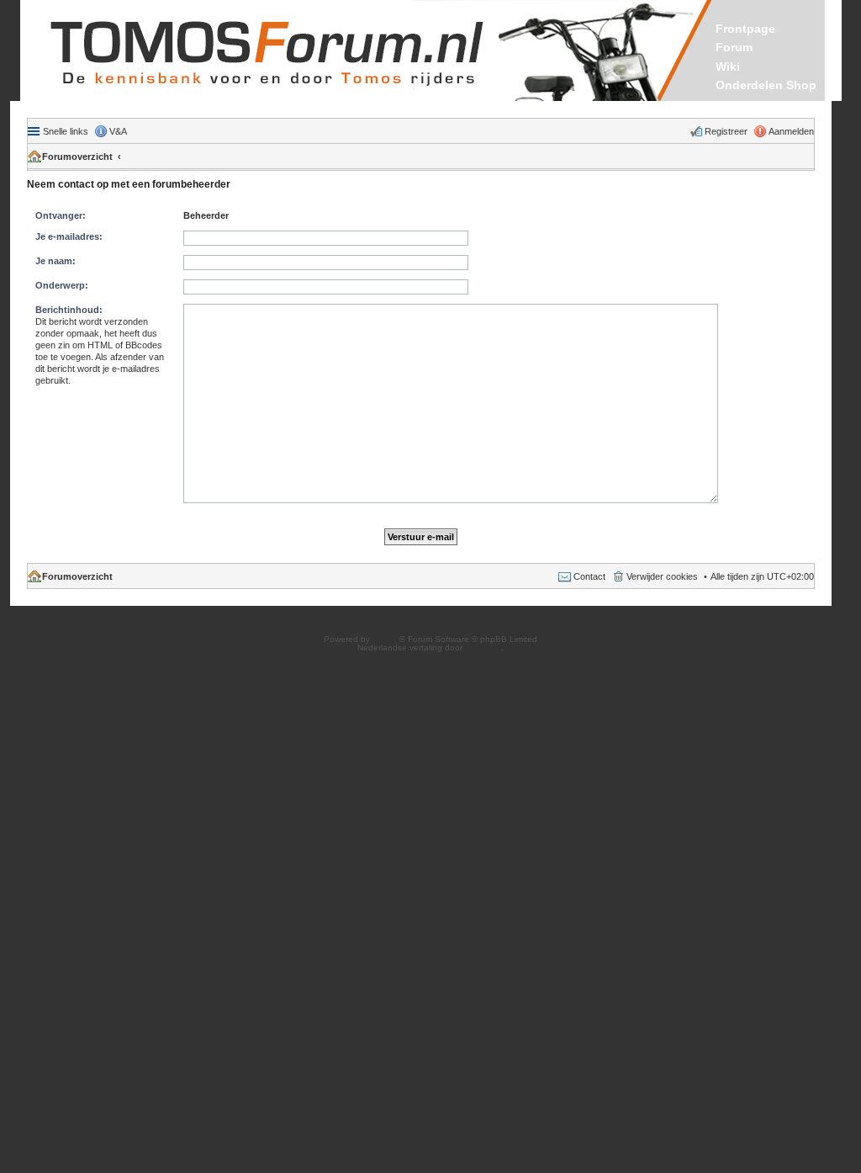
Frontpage (745, 28)
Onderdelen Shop (766, 85)
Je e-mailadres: (69, 236)
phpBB (385, 639)
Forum (734, 47)
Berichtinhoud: (69, 310)
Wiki (728, 66)
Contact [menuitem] (589, 576)
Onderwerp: (61, 285)
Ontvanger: (60, 215)
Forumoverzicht (77, 156)
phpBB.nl (483, 647)
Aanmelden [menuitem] (791, 131)
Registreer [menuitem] (726, 131)
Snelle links (65, 131)
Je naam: (55, 261)
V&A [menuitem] (118, 131)
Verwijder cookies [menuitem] (662, 576)
